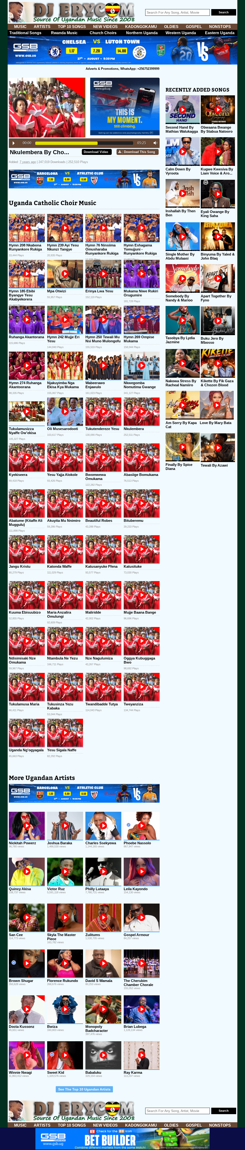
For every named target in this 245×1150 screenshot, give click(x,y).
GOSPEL (194, 27)
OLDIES (171, 27)
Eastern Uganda (219, 33)
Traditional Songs (25, 33)
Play (14, 143)
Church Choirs (103, 33)
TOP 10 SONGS (72, 27)
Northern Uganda (142, 33)
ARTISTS (42, 27)
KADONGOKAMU (141, 27)
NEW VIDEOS (105, 27)
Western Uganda (181, 33)
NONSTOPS (220, 27)
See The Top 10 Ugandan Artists (84, 1089)
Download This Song (139, 152)
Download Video (96, 152)
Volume (154, 143)
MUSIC (20, 27)
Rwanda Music (64, 33)
